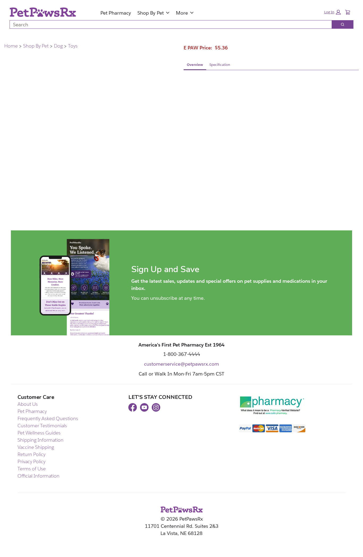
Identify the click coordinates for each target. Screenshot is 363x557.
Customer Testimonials (42, 426)
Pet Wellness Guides (39, 433)
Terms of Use (32, 469)
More (182, 13)
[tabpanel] (271, 113)
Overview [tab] (195, 64)
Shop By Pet (150, 13)
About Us (28, 404)
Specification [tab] (219, 64)
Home (11, 46)
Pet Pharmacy (115, 13)
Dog (58, 46)
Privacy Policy (31, 461)
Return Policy (31, 454)
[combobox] (168, 24)
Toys (73, 46)
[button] (332, 12)
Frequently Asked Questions (48, 418)
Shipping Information (41, 440)
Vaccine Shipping (36, 447)
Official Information (39, 476)
